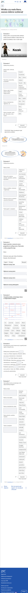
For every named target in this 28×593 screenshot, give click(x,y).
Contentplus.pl (10, 238)
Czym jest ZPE (4, 580)
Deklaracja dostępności (6, 576)
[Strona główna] (7, 571)
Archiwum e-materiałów (7, 587)
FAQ (15, 1)
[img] (14, 23)
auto (17, 55)
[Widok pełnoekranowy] (26, 290)
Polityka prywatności (6, 578)
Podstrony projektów (6, 590)
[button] (18, 2)
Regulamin (3, 574)
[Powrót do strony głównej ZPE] (3, 2)
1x (22, 55)
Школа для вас (5, 585)
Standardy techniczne (6, 582)
